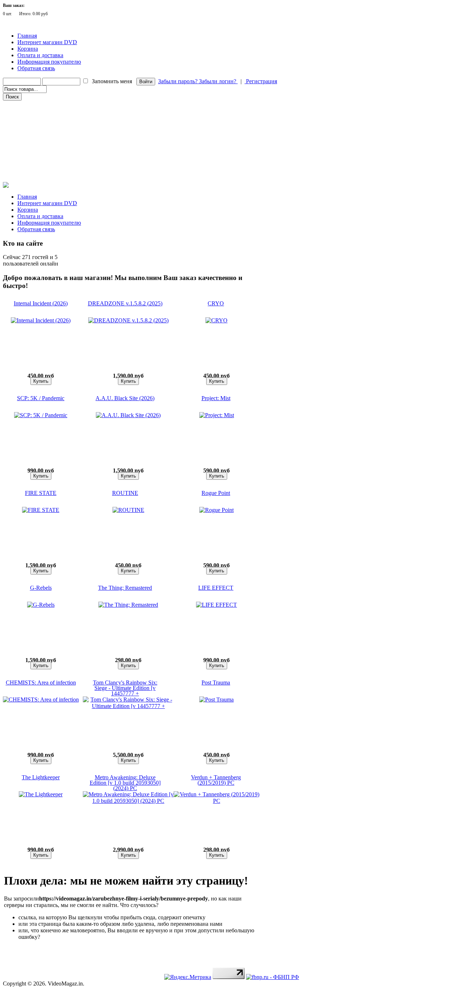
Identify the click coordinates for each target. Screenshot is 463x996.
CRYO (216, 303)
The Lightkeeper (41, 777)
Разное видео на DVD (28, 135)
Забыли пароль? (178, 81)
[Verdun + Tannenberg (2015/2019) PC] (216, 801)
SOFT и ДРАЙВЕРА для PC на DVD (42, 166)
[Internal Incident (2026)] (41, 320)
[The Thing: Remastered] (128, 605)
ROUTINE (125, 493)
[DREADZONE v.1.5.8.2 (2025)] (128, 320)
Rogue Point (215, 493)
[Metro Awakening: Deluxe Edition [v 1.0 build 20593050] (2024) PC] (128, 801)
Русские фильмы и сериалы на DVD (43, 115)
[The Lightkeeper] (41, 794)
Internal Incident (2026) (41, 303)
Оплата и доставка (40, 55)
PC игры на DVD (24, 155)
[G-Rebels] (41, 605)
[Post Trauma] (216, 699)
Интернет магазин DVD (47, 42)
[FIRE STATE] (40, 510)
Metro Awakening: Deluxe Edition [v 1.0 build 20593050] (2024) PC (125, 782)
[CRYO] (216, 320)
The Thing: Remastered (125, 588)
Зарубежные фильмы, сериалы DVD (43, 105)
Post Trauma (215, 682)
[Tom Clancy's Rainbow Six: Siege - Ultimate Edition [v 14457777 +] (128, 706)
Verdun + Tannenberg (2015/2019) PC (216, 780)
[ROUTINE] (128, 510)
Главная (27, 36)
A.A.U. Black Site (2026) (124, 398)
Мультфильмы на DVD (31, 125)
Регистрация (261, 81)
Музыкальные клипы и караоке (39, 145)
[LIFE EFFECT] (216, 605)
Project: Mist (215, 398)
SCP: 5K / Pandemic (40, 398)
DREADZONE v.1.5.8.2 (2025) (125, 303)
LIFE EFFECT (215, 588)
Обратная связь (36, 68)
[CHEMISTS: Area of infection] (41, 699)
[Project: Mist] (216, 415)
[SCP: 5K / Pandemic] (40, 415)
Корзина (27, 49)
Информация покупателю (49, 62)
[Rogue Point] (216, 510)
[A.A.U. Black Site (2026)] (128, 415)
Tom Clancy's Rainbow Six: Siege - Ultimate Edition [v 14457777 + (125, 687)
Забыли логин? (218, 81)
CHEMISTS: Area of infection (41, 682)
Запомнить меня (112, 81)
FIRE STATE (40, 493)
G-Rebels (41, 588)
